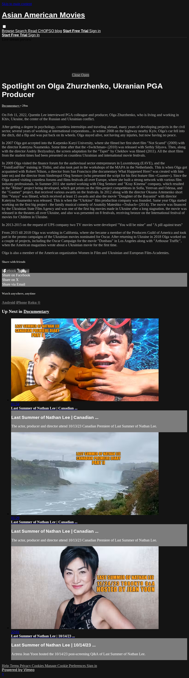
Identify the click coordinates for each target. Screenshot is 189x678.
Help (6, 666)
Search (21, 31)
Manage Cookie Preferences (66, 666)
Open (85, 75)
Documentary (11, 105)
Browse (8, 31)
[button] (4, 26)
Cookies (38, 666)
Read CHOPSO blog (45, 31)
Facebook (9, 271)
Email (25, 271)
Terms (15, 666)
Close (76, 75)
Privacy (26, 666)
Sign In (34, 35)
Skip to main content (17, 4)
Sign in (95, 31)
